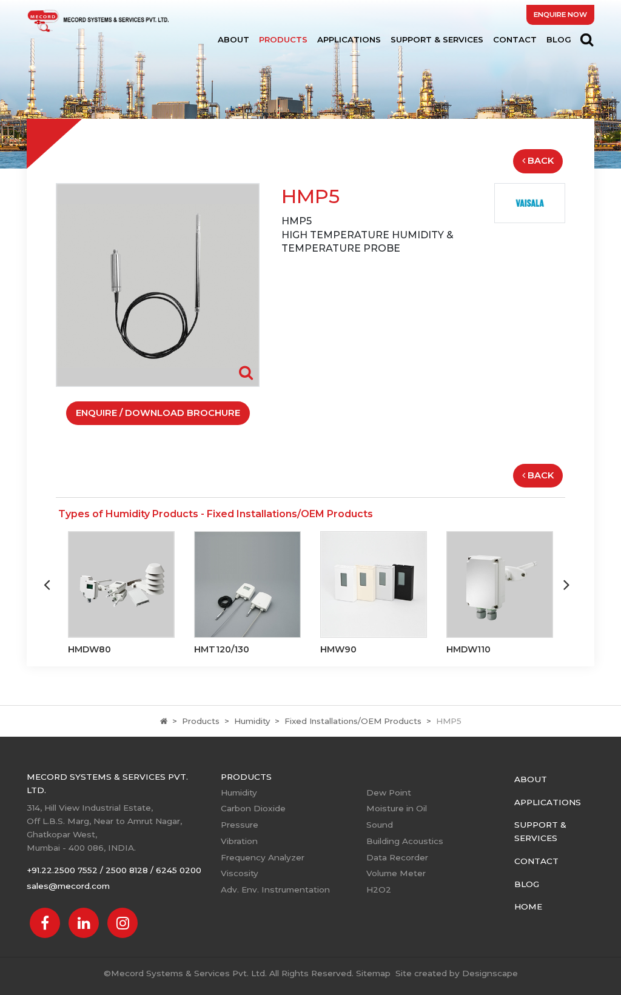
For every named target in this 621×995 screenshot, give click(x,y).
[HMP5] (157, 283)
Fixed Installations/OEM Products (352, 721)
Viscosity (239, 873)
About (233, 39)
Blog (558, 39)
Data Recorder (397, 857)
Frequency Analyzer (262, 857)
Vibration (239, 841)
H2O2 (378, 889)
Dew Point (388, 792)
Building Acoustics (404, 841)
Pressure (239, 824)
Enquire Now (560, 14)
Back (541, 160)
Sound (379, 824)
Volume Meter (396, 873)
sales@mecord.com (68, 886)
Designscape (490, 973)
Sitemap (373, 973)
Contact (515, 39)
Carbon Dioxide (253, 808)
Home (528, 906)
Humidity (252, 721)
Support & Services (437, 39)
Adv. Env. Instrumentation (275, 889)
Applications (349, 39)
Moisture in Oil (396, 808)
